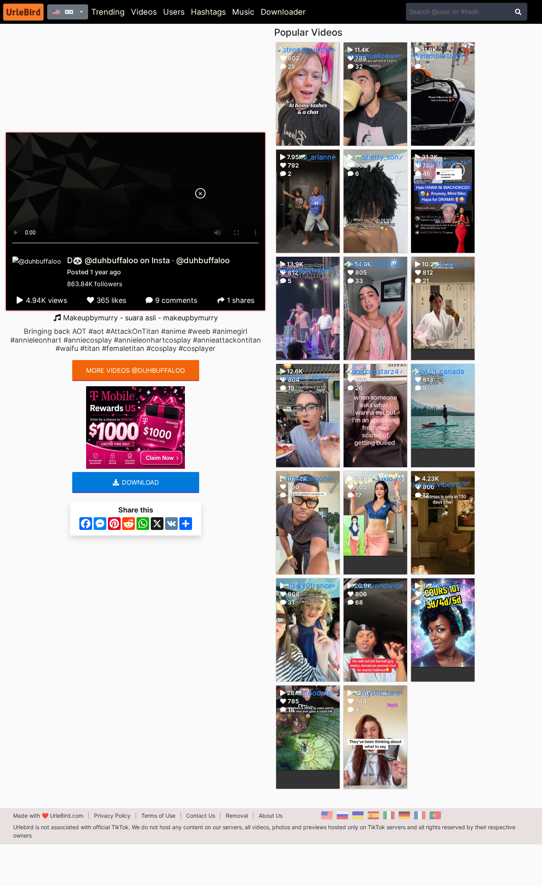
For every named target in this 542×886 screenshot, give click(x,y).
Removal (237, 815)
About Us (271, 815)
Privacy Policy (112, 815)
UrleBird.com (66, 815)
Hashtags (208, 12)
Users (174, 12)
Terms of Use (158, 815)
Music (243, 12)
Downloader (283, 12)
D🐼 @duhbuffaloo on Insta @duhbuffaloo (148, 260)
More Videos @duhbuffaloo (135, 370)
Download (139, 482)
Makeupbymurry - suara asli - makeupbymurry (139, 318)
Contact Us (200, 815)
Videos (144, 12)
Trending (108, 12)
